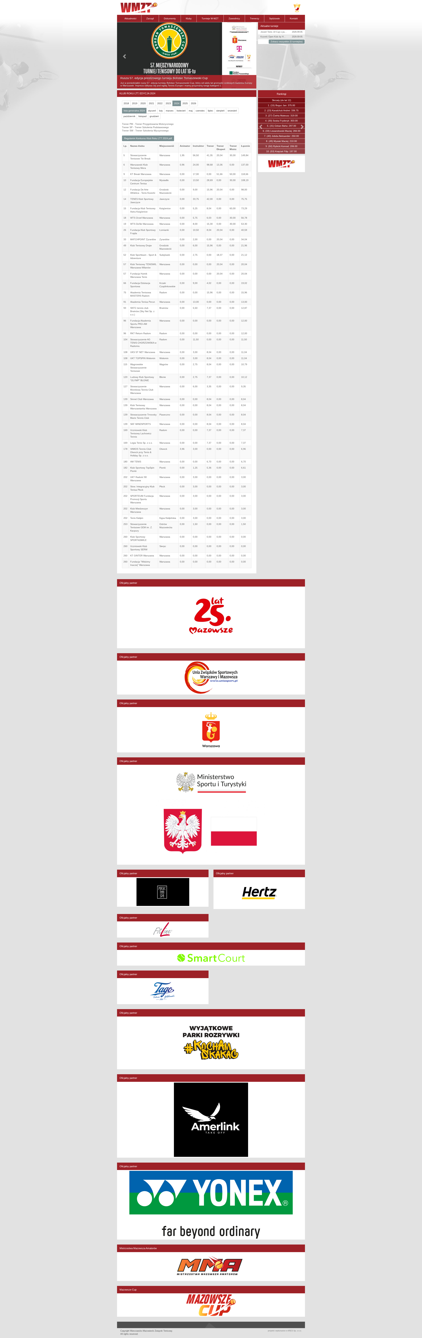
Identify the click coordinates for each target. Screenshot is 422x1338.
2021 (151, 103)
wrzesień (232, 110)
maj (191, 110)
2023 (168, 103)
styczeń (152, 110)
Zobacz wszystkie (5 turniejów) (287, 41)
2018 (126, 103)
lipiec (210, 110)
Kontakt (294, 18)
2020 (143, 103)
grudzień (154, 116)
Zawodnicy (234, 18)
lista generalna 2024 (134, 110)
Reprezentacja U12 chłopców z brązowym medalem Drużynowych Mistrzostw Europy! (176, 80)
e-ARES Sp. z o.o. (294, 1331)
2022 (160, 103)
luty (161, 110)
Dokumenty (170, 18)
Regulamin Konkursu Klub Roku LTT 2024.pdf (148, 138)
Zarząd (150, 18)
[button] (124, 55)
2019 (134, 103)
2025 (185, 103)
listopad (142, 116)
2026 (193, 103)
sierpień (220, 110)
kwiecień (181, 110)
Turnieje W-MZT (210, 18)
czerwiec (200, 110)
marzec (170, 110)
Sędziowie (274, 18)
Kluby (189, 18)
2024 (176, 103)
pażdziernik (129, 116)
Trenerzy (254, 18)
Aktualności (130, 18)
